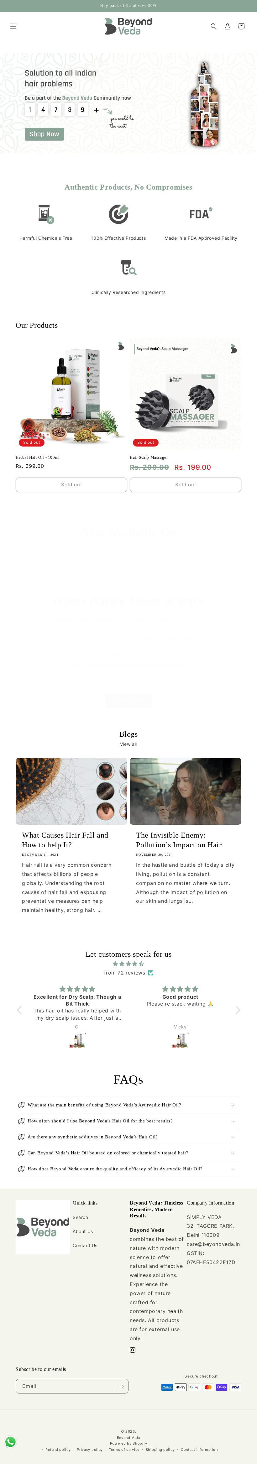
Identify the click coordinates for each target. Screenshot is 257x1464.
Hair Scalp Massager (149, 457)
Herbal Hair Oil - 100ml (38, 457)
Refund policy (58, 1449)
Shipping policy (160, 1449)
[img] (129, 963)
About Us (83, 1231)
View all (128, 744)
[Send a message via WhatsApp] (10, 1442)
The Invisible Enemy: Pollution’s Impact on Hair (179, 840)
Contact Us (85, 1245)
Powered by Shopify (128, 1443)
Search (80, 1217)
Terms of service (124, 1449)
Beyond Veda (128, 1437)
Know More (128, 701)
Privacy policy (90, 1449)
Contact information (199, 1449)
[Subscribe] (121, 1386)
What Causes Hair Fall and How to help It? (65, 840)
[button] (13, 26)
